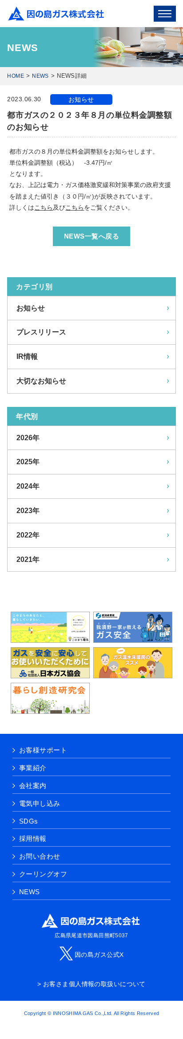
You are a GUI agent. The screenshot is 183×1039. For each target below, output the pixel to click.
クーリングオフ (43, 874)
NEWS (40, 76)
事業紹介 (33, 768)
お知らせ (81, 99)
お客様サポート (43, 750)
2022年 (28, 535)
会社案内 (33, 785)
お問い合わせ (39, 856)
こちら (43, 207)
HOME (15, 76)
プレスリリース (41, 332)
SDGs (28, 821)
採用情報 (33, 838)
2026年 (28, 438)
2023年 (28, 510)
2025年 (28, 462)
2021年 (28, 559)
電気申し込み (39, 803)
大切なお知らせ (41, 381)
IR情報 (27, 356)
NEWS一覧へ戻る (91, 236)
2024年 (28, 486)
